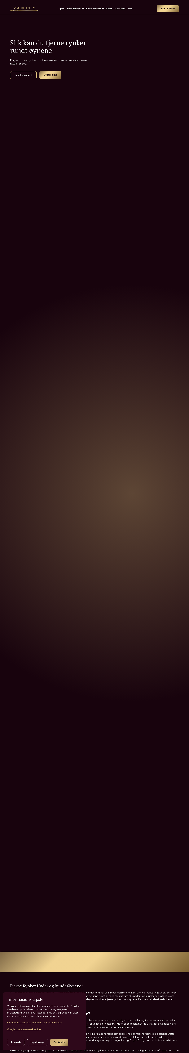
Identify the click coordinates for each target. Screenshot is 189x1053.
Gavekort (120, 8)
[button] (76, 8)
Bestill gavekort (23, 75)
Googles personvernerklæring (24, 1029)
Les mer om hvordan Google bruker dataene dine (34, 1022)
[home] (24, 8)
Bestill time (168, 8)
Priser (109, 8)
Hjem (61, 8)
